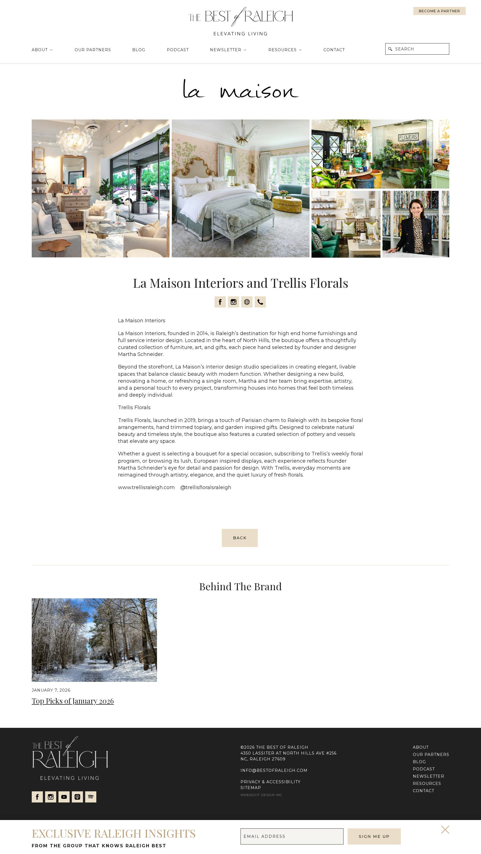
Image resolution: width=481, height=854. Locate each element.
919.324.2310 (260, 302)
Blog (138, 49)
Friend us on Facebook (220, 302)
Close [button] (445, 830)
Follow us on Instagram (233, 302)
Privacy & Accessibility (270, 781)
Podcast (178, 49)
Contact (334, 49)
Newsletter (225, 49)
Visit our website (246, 302)
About (40, 49)
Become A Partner (439, 11)
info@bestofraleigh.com (274, 770)
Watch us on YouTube (64, 796)
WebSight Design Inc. (261, 795)
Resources (282, 49)
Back (240, 537)
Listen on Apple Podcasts (77, 796)
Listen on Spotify (90, 796)
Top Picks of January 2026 (73, 701)
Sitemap (250, 787)
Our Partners (93, 49)
